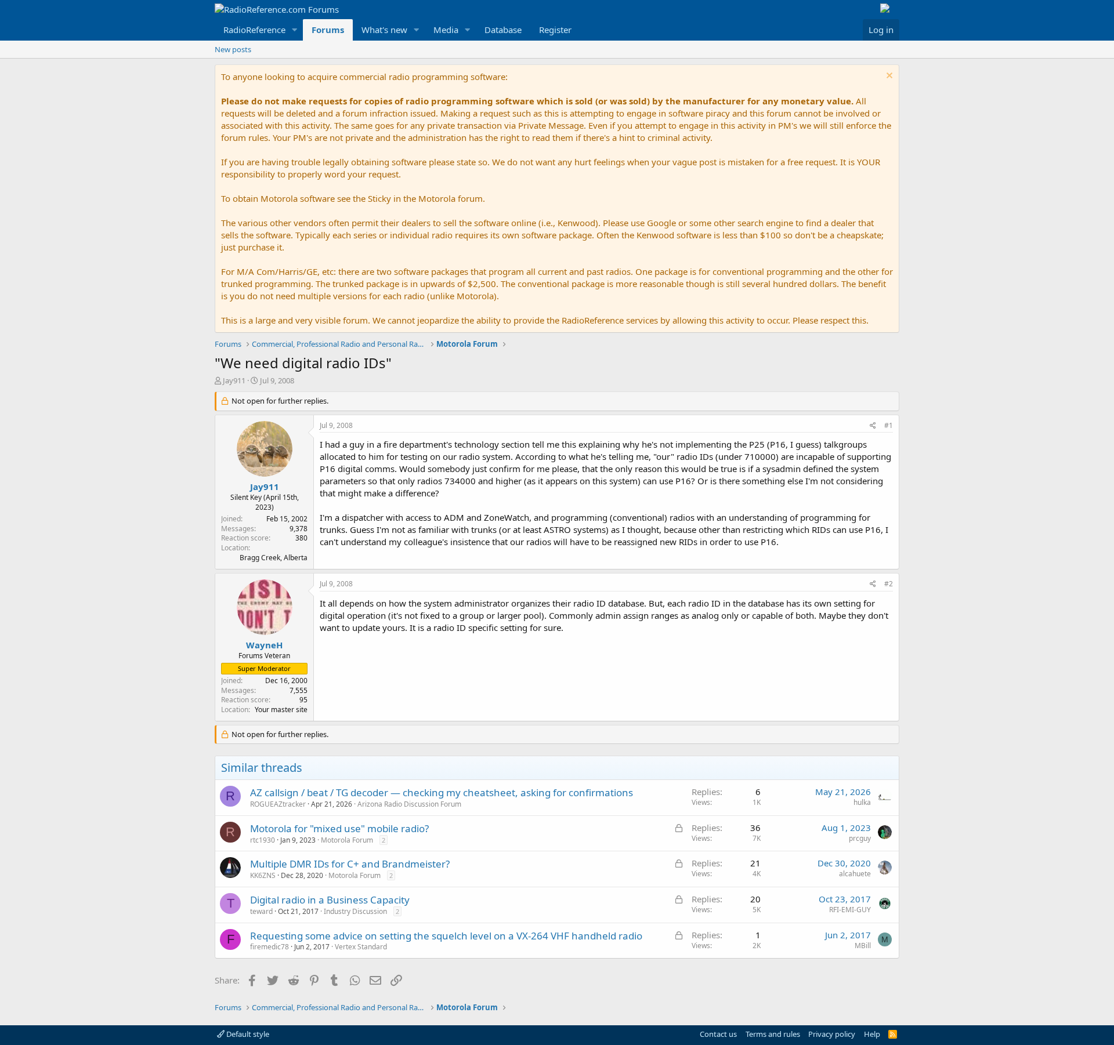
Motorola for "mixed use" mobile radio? (339, 828)
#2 (888, 584)
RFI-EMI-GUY (850, 910)
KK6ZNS (263, 875)
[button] (295, 30)
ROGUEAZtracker (278, 804)
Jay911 (234, 380)
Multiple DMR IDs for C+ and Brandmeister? (350, 863)
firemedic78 (269, 947)
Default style (247, 1034)
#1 (888, 425)
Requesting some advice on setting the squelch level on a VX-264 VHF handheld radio (446, 935)
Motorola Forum (347, 840)
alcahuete (855, 874)
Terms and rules (773, 1034)
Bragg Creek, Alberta (274, 558)
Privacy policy (831, 1034)
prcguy (860, 838)
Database (503, 29)
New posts (233, 49)
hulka (862, 802)
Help (872, 1034)
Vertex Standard (361, 947)
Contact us (718, 1034)
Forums (328, 29)
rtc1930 (262, 840)
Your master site (281, 709)
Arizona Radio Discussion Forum (409, 804)
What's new (384, 29)
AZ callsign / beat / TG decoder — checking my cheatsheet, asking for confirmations (441, 792)
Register (555, 29)
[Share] (873, 426)
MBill (863, 945)
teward (261, 911)
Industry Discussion (355, 911)
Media (445, 29)
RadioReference (254, 29)
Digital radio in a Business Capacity (330, 899)
